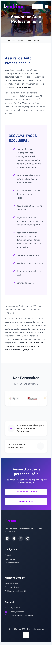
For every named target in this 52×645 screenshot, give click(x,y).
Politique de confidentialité (15, 591)
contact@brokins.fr (16, 612)
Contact (8, 566)
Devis (37, 6)
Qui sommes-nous (12, 563)
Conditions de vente (13, 587)
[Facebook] (14, 538)
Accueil (8, 555)
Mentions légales (11, 583)
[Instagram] (27, 538)
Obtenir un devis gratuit (26, 492)
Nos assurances (11, 559)
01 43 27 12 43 (14, 608)
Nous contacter (26, 501)
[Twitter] (20, 538)
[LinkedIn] (7, 538)
